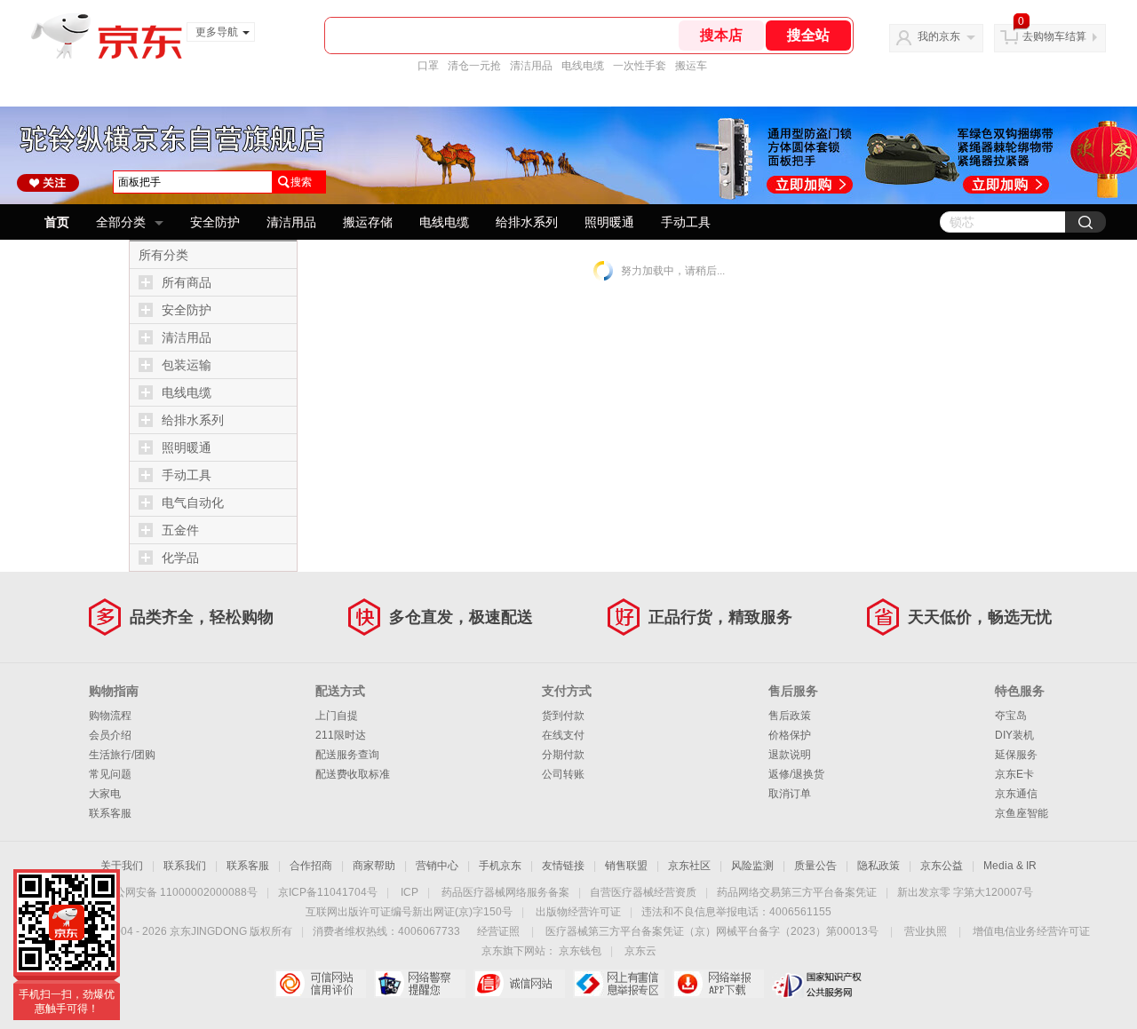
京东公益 (941, 865)
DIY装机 (1014, 735)
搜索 (301, 182)
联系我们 (184, 865)
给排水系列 (527, 222)
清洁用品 (531, 65)
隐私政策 (878, 865)
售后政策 (789, 715)
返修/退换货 (796, 774)
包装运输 (186, 365)
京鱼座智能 (1021, 813)
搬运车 (691, 65)
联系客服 (110, 813)
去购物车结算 (1054, 36)
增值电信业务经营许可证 (1031, 931)
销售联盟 (626, 865)
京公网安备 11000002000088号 (181, 892)
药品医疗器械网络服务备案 (505, 892)
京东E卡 (1014, 774)
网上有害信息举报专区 (618, 984)
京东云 (640, 951)
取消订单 (789, 794)
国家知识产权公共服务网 (817, 984)
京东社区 (689, 865)
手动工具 (686, 222)
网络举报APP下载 (718, 984)
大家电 (105, 794)
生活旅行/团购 (122, 754)
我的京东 (939, 36)
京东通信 (1016, 794)
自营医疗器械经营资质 (643, 892)
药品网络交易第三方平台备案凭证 (797, 892)
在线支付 (563, 735)
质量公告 (815, 865)
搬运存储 (368, 222)
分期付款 (563, 754)
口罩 (428, 65)
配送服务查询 (347, 754)
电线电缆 (582, 65)
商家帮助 (374, 865)
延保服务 (1016, 754)
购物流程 (110, 715)
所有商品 (186, 282)
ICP (409, 892)
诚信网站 (519, 984)
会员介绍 (110, 735)
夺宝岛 (1011, 715)
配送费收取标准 (352, 774)
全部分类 (121, 222)
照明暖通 (609, 222)
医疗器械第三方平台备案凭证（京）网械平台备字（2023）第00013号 (712, 931)
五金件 (180, 530)
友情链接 (563, 865)
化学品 (180, 557)
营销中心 (437, 865)
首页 (56, 222)
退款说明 (789, 754)
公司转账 (563, 774)
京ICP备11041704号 (328, 892)
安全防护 (215, 222)
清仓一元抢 (474, 65)
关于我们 (121, 865)
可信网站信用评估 (320, 984)
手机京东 (500, 865)
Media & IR (1010, 865)
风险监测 (752, 865)
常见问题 (110, 774)
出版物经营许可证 (578, 912)
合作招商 (311, 865)
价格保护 (789, 735)
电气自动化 (193, 502)
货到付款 (563, 715)
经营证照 (498, 931)
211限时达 (340, 735)
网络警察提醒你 (419, 984)
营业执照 (925, 931)
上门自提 (336, 715)
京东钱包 (580, 951)
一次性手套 (639, 65)
